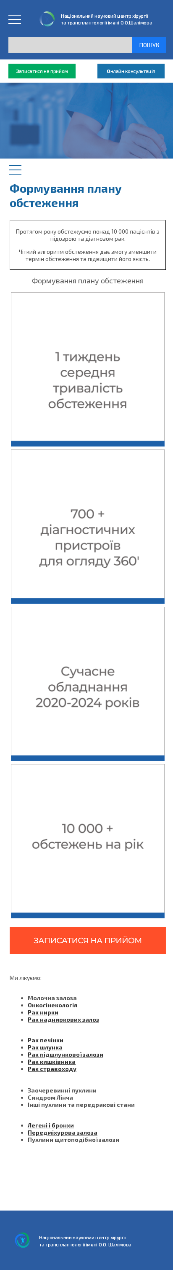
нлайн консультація (131, 71)
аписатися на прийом (42, 71)
